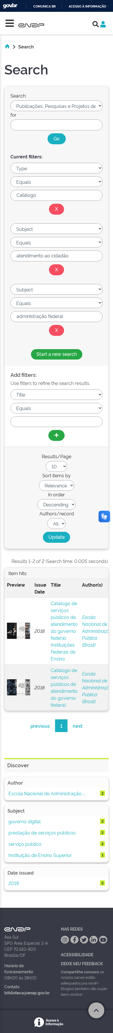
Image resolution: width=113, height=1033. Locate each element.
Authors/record (56, 513)
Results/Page (56, 456)
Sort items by (56, 475)
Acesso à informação (87, 6)
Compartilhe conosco (80, 971)
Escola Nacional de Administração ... (46, 793)
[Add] (56, 435)
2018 (13, 883)
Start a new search (57, 354)
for (13, 114)
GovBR (10, 6)
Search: (18, 95)
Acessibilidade (77, 954)
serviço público (24, 844)
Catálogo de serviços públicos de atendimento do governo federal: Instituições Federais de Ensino (64, 631)
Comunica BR (44, 6)
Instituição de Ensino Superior (40, 855)
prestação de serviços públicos (42, 832)
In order (56, 494)
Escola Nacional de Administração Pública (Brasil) (97, 631)
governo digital (24, 821)
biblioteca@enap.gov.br (27, 992)
